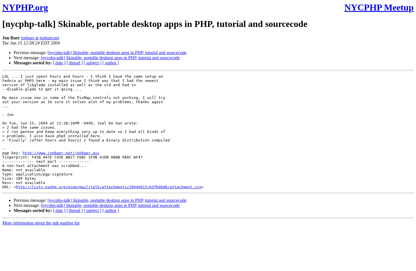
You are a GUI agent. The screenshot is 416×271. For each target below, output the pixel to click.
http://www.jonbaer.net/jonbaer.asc (61, 153)
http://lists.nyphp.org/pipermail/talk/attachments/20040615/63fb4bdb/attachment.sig (108, 187)
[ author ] (110, 62)
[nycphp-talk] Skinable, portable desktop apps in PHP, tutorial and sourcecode (117, 52)
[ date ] (59, 62)
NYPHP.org (25, 7)
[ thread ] (75, 62)
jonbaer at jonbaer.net (40, 37)
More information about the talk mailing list (41, 223)
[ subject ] (92, 62)
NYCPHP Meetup (379, 7)
